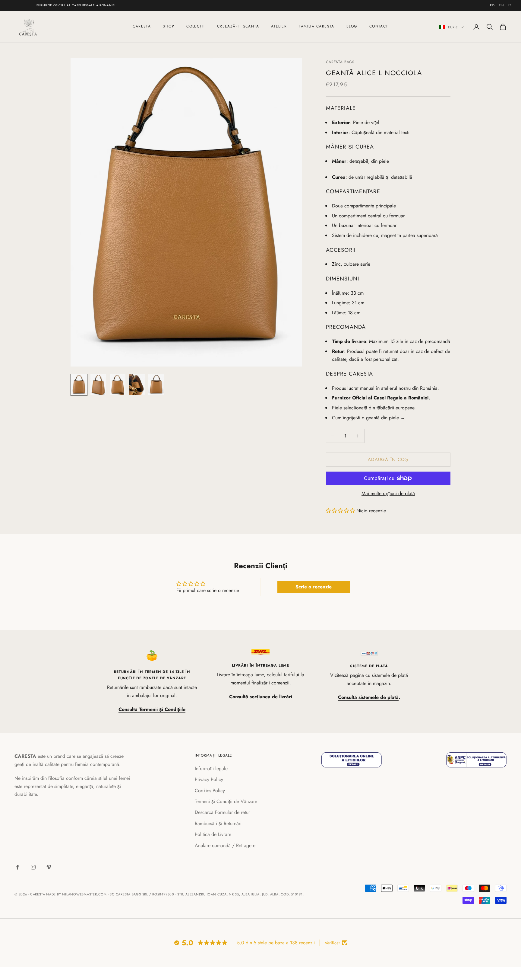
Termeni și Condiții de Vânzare (226, 801)
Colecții (195, 26)
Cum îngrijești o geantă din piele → (368, 417)
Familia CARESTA (316, 26)
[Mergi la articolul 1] (79, 385)
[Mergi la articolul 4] (136, 385)
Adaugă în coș (388, 459)
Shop (168, 26)
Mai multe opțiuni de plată (388, 493)
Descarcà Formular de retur (222, 812)
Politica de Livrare (213, 834)
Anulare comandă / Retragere (225, 845)
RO (492, 5)
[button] (340, 510)
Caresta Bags (340, 62)
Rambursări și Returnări (218, 823)
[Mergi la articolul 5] (156, 385)
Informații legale (211, 768)
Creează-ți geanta (238, 26)
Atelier (279, 26)
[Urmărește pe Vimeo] (49, 867)
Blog (351, 26)
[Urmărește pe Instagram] (33, 867)
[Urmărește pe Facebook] (17, 867)
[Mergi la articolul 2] (98, 385)
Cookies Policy (210, 790)
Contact (378, 26)
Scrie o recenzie (313, 586)
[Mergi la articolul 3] (117, 385)
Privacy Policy (209, 779)
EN (501, 5)
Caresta (142, 26)
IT (509, 5)
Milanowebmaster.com (84, 894)
